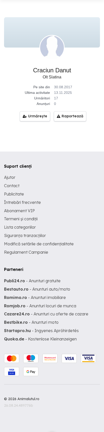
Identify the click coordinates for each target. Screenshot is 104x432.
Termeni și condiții (21, 218)
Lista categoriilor (20, 227)
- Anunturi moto (31, 322)
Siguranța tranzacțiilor (25, 235)
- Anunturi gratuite (32, 280)
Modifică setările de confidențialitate (39, 243)
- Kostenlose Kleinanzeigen (40, 338)
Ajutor (9, 177)
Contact (11, 185)
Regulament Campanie (26, 252)
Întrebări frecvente (22, 202)
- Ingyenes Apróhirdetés (41, 330)
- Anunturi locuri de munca (40, 305)
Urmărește (37, 116)
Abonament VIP (19, 210)
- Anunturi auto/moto (37, 289)
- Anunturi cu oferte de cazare (46, 313)
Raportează (72, 116)
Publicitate (14, 194)
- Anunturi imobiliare (35, 297)
